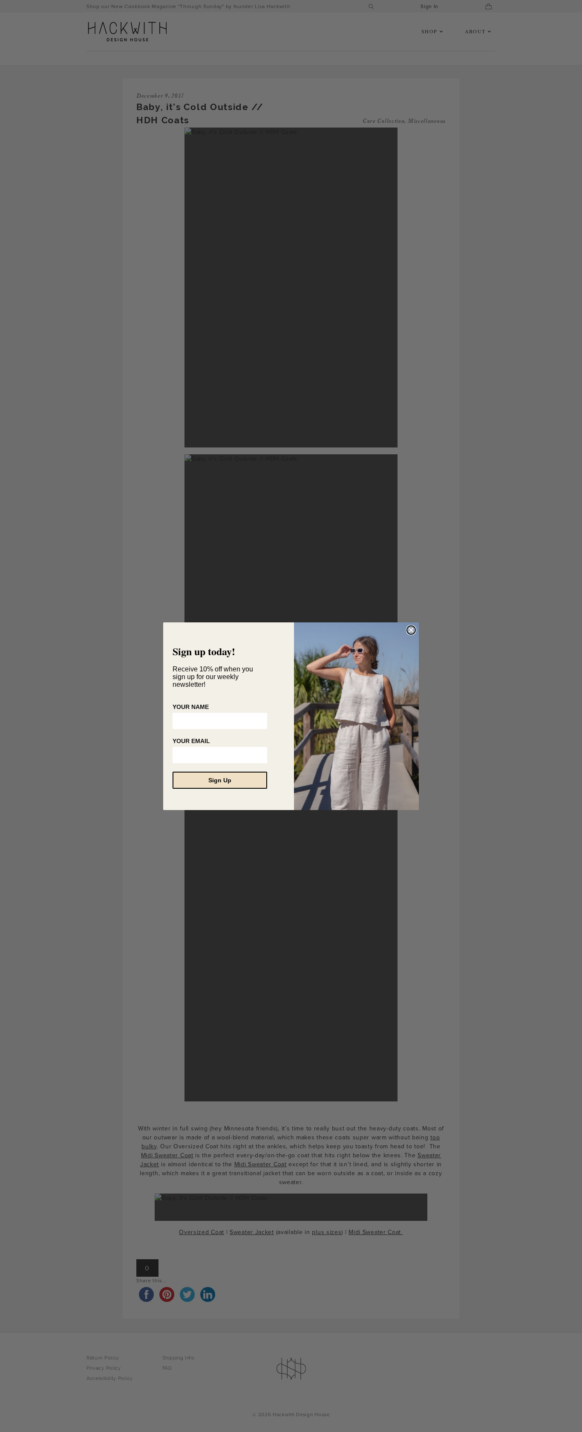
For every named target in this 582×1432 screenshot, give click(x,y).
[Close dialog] (411, 630)
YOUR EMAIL (191, 741)
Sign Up (219, 780)
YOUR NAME (191, 706)
